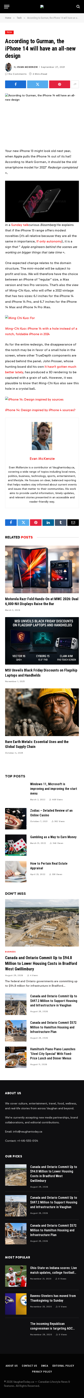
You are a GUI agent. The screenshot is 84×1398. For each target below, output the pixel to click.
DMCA (44, 1365)
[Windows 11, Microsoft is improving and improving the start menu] (16, 792)
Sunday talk (19, 225)
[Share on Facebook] (15, 84)
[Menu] (6, 6)
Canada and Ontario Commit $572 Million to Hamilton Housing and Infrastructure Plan (53, 1027)
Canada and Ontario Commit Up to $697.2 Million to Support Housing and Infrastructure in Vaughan (53, 1000)
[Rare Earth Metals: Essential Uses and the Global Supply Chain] (42, 712)
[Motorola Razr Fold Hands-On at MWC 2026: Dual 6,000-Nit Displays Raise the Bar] (42, 569)
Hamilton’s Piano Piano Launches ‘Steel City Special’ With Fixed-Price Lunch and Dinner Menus (52, 1053)
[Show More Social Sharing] (75, 84)
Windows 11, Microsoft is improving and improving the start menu (53, 788)
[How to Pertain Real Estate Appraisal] (16, 871)
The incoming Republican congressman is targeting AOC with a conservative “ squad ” (51, 1328)
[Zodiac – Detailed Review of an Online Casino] (16, 818)
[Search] (78, 6)
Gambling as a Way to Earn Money (53, 837)
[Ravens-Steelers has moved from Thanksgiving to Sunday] (16, 1304)
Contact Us (29, 1365)
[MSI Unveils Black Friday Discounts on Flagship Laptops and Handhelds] (42, 641)
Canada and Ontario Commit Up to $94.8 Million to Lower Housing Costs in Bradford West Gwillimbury (41, 963)
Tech (9, 32)
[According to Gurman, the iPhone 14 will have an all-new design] (42, 117)
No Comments (18, 74)
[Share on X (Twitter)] (37, 84)
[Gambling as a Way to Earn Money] (16, 845)
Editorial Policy (63, 1365)
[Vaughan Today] (42, 6)
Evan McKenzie (27, 67)
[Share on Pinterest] (59, 84)
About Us (12, 1365)
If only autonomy (49, 241)
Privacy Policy (42, 1371)
